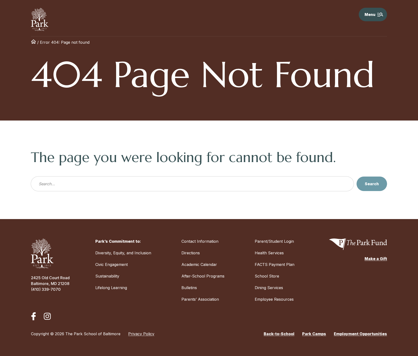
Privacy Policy (141, 333)
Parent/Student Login (274, 241)
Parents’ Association (200, 299)
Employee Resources (274, 299)
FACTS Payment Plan (274, 264)
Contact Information (199, 241)
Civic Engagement (111, 264)
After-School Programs (202, 276)
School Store (267, 276)
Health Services (269, 252)
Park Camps (314, 333)
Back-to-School (279, 333)
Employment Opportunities (360, 333)
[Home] (33, 42)
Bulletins (189, 287)
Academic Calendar (199, 264)
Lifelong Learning (111, 287)
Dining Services (269, 287)
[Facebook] (33, 316)
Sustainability (107, 276)
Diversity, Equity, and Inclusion (123, 252)
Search (372, 183)
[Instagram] (47, 316)
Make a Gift (376, 258)
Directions (190, 252)
